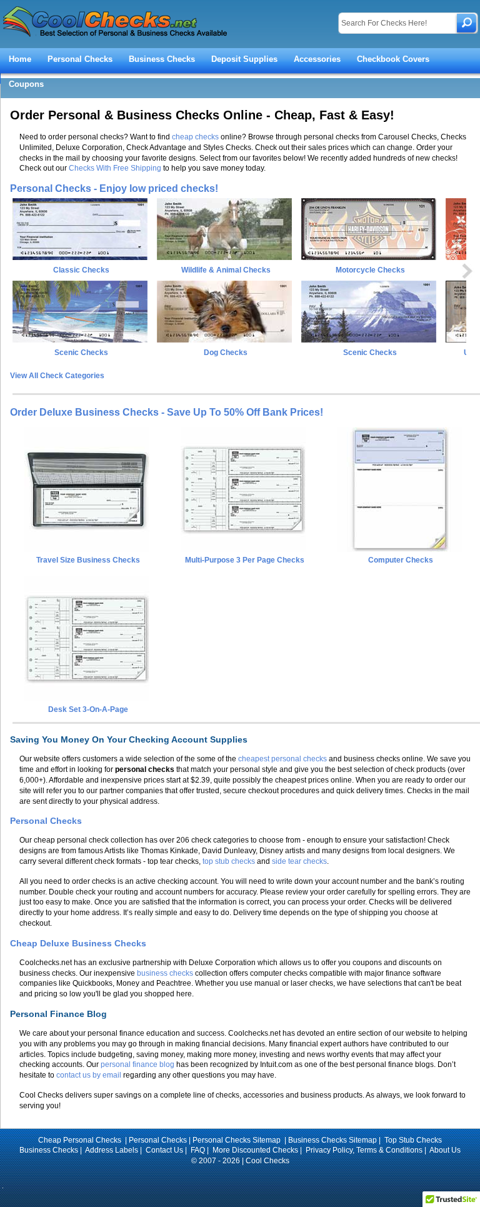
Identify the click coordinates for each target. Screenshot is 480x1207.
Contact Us (164, 1150)
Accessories (317, 59)
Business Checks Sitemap (332, 1140)
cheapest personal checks (282, 758)
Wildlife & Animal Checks (226, 270)
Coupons (26, 84)
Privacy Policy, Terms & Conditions (364, 1150)
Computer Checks (400, 560)
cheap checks (195, 137)
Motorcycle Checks (370, 270)
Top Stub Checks (413, 1140)
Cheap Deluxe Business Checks (78, 943)
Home (20, 59)
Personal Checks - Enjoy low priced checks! (114, 188)
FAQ (198, 1150)
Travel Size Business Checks (88, 560)
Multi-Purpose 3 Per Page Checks (244, 560)
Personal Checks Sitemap (237, 1140)
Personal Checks (80, 59)
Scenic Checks (81, 352)
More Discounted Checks (255, 1150)
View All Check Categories (57, 375)
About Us (445, 1150)
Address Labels (111, 1150)
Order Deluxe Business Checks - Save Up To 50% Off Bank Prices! (166, 412)
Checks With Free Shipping (115, 168)
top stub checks (228, 861)
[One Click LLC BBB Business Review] (240, 1177)
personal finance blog (137, 1064)
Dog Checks (226, 352)
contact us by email (88, 1075)
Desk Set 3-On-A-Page (88, 709)
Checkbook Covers (393, 59)
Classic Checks (81, 270)
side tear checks (299, 861)
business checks (165, 973)
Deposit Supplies (244, 59)
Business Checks (162, 59)
